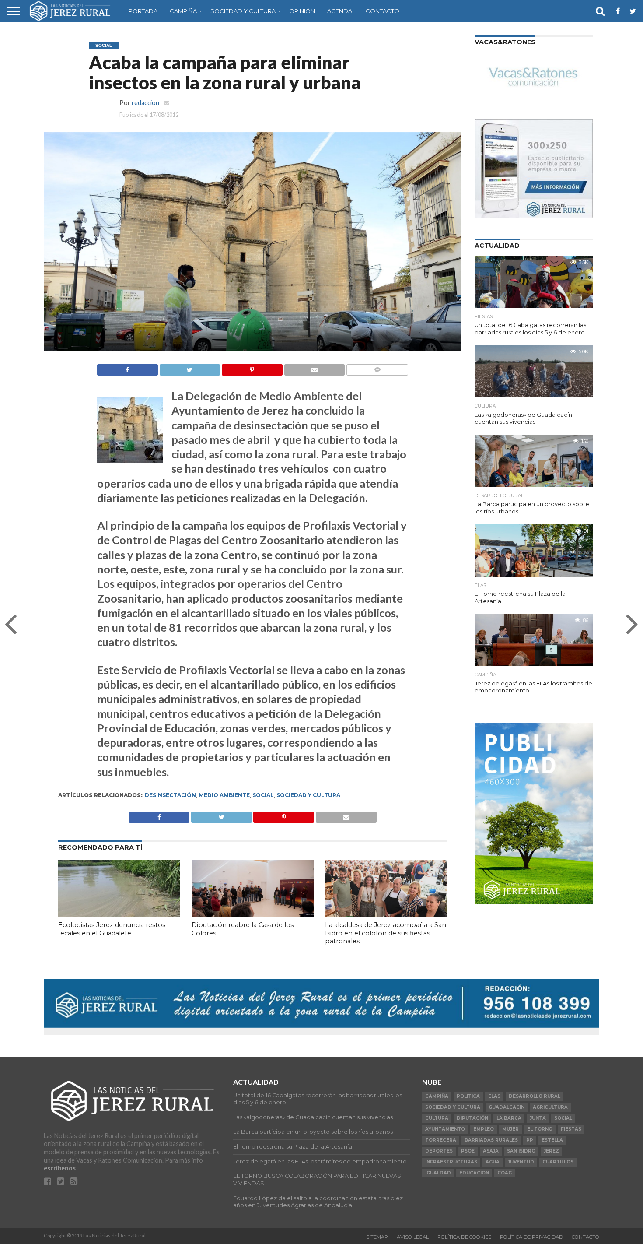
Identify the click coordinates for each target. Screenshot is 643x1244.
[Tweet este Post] (221, 815)
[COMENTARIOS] (377, 367)
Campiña (183, 10)
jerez (551, 1151)
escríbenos (60, 1168)
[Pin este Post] (252, 367)
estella (552, 1140)
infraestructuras (451, 1162)
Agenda (339, 10)
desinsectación (170, 795)
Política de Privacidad (531, 1237)
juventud (521, 1162)
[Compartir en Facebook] (127, 367)
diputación (472, 1118)
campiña (436, 1096)
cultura (436, 1118)
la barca (508, 1118)
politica (468, 1096)
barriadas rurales (491, 1140)
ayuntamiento (445, 1129)
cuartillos (557, 1162)
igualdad (438, 1173)
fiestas (571, 1129)
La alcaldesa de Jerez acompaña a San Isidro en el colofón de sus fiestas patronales (385, 933)
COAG (504, 1173)
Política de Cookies (464, 1237)
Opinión (302, 10)
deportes (439, 1151)
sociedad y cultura (308, 795)
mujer (510, 1129)
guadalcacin (506, 1107)
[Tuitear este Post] (189, 367)
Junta (538, 1118)
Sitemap (377, 1237)
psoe (468, 1151)
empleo (483, 1129)
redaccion (145, 102)
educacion (474, 1173)
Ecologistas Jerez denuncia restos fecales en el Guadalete (111, 929)
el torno (539, 1129)
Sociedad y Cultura (243, 10)
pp (529, 1140)
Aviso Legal (413, 1237)
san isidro (521, 1151)
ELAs (494, 1096)
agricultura (550, 1107)
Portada (143, 10)
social (263, 795)
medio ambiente (224, 795)
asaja (491, 1151)
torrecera (440, 1140)
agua (493, 1162)
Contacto (382, 10)
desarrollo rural (534, 1096)
